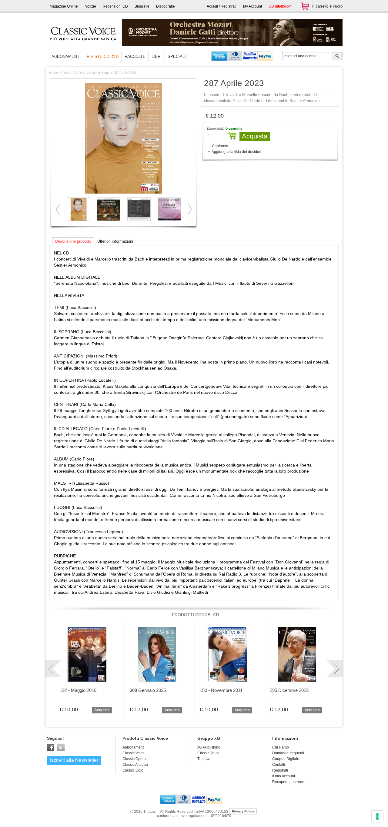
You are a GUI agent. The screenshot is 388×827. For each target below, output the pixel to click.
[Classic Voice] (83, 45)
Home (53, 73)
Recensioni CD (115, 6)
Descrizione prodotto (73, 241)
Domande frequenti (288, 753)
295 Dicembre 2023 (289, 690)
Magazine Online (64, 6)
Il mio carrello (305, 6)
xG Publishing (208, 747)
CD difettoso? (280, 6)
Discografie (165, 6)
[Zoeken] (337, 56)
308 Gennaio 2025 (148, 690)
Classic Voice (99, 73)
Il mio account (283, 776)
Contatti (278, 764)
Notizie (90, 6)
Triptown (204, 759)
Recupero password (289, 782)
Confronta (220, 146)
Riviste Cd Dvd (73, 73)
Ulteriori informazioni (115, 241)
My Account (252, 6)
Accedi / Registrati (221, 6)
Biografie (142, 6)
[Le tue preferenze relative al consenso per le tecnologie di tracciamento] (377, 816)
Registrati (280, 770)
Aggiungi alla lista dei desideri (236, 152)
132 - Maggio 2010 (78, 690)
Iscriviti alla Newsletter (74, 760)
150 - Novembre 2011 (221, 690)
